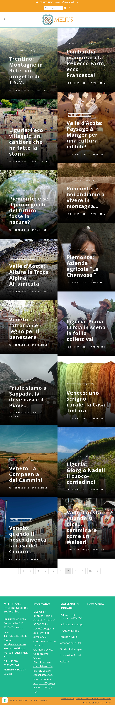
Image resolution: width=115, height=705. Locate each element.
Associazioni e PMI (22, 51)
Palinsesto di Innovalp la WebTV (70, 617)
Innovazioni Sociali (80, 44)
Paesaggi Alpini (68, 636)
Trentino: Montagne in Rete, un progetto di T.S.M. (26, 70)
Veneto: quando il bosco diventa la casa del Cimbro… (27, 539)
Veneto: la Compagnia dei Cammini (25, 474)
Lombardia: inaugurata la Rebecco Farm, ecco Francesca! (86, 63)
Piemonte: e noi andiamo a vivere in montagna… (86, 197)
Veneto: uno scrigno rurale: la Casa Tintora (86, 401)
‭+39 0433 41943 (46, 2)
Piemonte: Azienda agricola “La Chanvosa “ (82, 266)
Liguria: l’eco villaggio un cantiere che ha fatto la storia (26, 142)
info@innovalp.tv (69, 2)
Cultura (64, 661)
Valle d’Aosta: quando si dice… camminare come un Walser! (85, 527)
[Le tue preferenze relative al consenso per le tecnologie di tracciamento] (5, 700)
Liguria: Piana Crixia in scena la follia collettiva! (86, 330)
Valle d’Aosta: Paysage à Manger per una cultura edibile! (85, 134)
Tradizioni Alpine (21, 380)
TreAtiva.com (105, 703)
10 (90, 571)
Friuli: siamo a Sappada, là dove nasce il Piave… (28, 396)
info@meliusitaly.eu (15, 644)
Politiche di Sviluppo (23, 122)
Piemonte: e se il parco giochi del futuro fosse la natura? (28, 210)
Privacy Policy (67, 698)
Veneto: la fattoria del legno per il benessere (24, 328)
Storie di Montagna (80, 181)
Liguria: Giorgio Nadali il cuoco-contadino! (86, 473)
